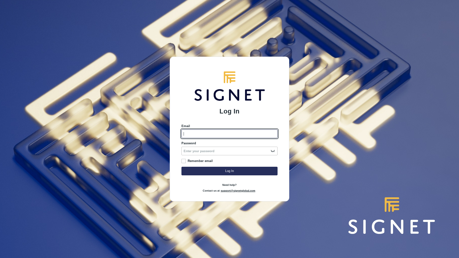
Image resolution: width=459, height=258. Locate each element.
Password (188, 143)
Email (185, 126)
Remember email (200, 161)
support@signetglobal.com (238, 190)
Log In (229, 171)
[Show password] (273, 151)
